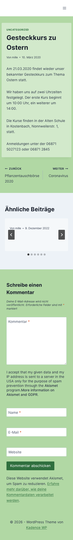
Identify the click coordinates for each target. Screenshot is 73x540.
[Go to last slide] (11, 235)
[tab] (28, 254)
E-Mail (14, 432)
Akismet (51, 386)
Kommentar (19, 322)
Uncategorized (17, 29)
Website (14, 452)
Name (14, 413)
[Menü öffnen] (64, 8)
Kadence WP (36, 528)
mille (15, 57)
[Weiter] (61, 235)
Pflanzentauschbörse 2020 (22, 175)
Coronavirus (58, 172)
